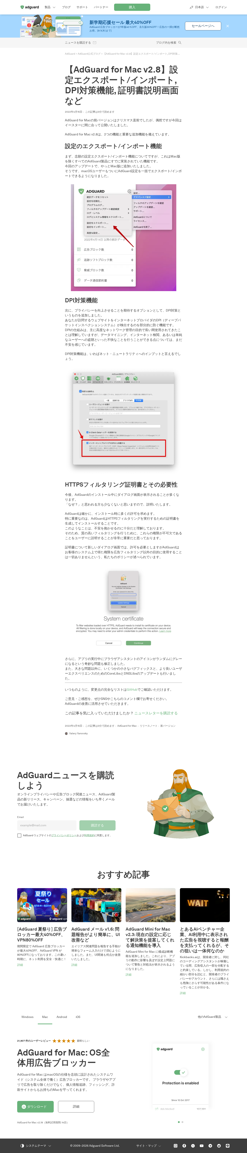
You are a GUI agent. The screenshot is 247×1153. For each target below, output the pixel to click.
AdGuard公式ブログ (89, 53)
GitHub (132, 690)
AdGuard (70, 53)
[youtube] (201, 1146)
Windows (27, 1017)
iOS (78, 1017)
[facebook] (184, 1146)
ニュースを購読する (78, 42)
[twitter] (193, 1146)
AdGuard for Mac (127, 725)
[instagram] (175, 1146)
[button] (227, 26)
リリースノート (148, 725)
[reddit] (219, 1146)
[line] (227, 1146)
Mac (45, 1017)
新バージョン (168, 725)
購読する (97, 825)
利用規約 (89, 835)
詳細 (76, 1107)
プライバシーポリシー (64, 835)
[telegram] (210, 1146)
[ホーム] (29, 7)
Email (20, 817)
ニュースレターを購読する (156, 713)
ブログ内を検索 (166, 42)
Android (62, 1017)
